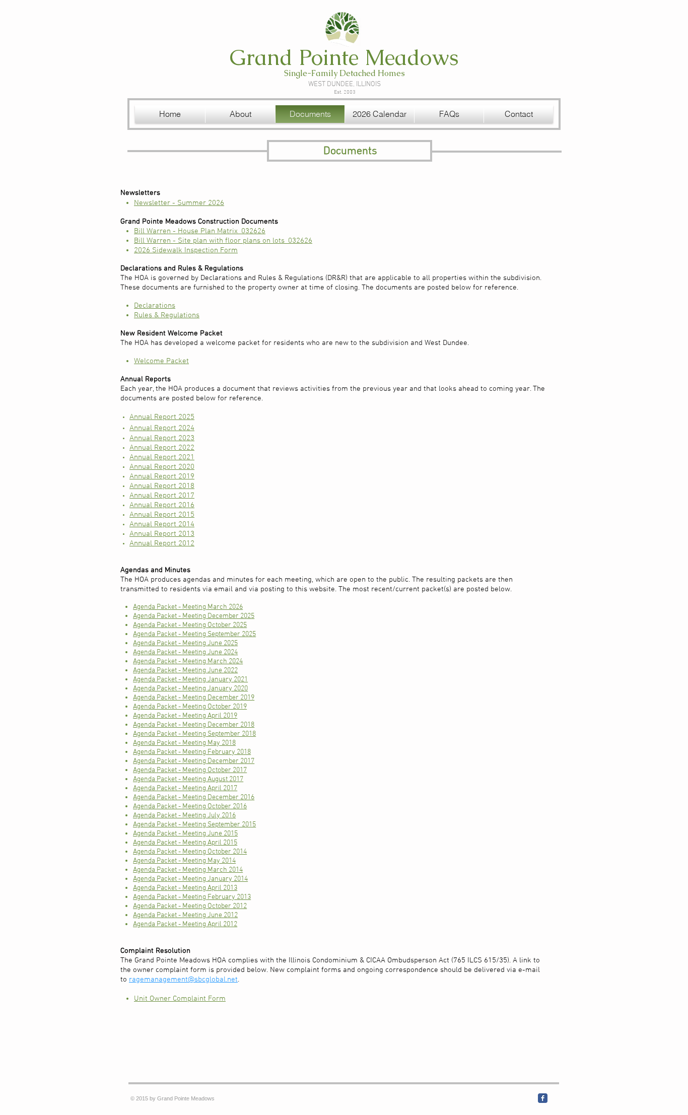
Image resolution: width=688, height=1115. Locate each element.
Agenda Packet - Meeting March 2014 (188, 870)
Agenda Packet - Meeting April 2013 (185, 888)
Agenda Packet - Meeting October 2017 (190, 770)
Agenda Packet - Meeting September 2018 (194, 734)
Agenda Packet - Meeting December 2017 (193, 761)
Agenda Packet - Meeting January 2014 (190, 879)
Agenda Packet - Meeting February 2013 (192, 897)
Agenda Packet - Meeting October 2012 (190, 906)
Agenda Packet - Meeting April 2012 (185, 924)
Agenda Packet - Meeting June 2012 (185, 915)
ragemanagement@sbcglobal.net (183, 979)
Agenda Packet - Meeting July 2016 (184, 815)
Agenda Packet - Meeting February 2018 (192, 752)
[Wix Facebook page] (542, 1098)
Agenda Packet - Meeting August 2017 (188, 779)
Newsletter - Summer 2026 (179, 202)
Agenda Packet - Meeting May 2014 (184, 861)
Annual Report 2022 (161, 447)
